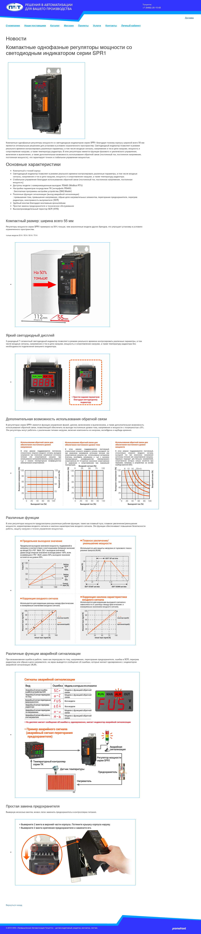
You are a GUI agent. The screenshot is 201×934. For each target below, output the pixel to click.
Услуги (97, 25)
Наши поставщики (35, 25)
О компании (13, 25)
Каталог (55, 25)
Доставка (189, 17)
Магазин (69, 25)
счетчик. (94, 928)
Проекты (83, 25)
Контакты (111, 25)
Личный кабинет (131, 25)
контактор (86, 928)
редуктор (77, 928)
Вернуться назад (14, 904)
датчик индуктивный (63, 928)
